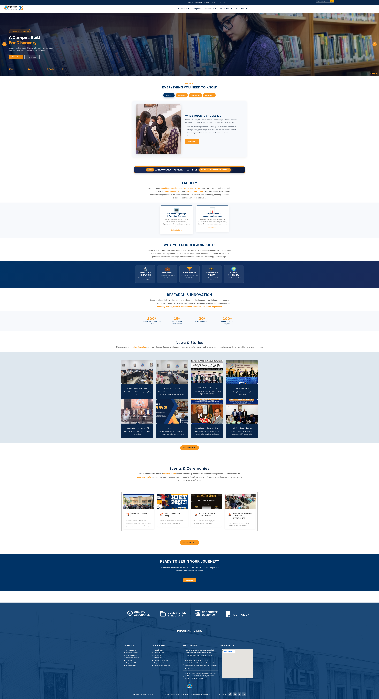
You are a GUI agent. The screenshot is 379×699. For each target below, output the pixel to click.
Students (198, 2)
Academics (209, 9)
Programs (197, 9)
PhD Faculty (188, 2)
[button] (134, 371)
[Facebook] (230, 694)
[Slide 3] (376, 73)
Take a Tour (16, 57)
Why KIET (169, 95)
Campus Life (195, 95)
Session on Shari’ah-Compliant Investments (242, 515)
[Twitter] (239, 694)
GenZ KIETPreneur (140, 513)
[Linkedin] (235, 694)
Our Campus (32, 57)
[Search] (332, 1)
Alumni (206, 2)
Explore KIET (192, 141)
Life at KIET (225, 9)
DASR (225, 2)
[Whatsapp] (244, 694)
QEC (213, 2)
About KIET (240, 9)
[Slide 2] (373, 73)
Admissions (182, 9)
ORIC (218, 2)
